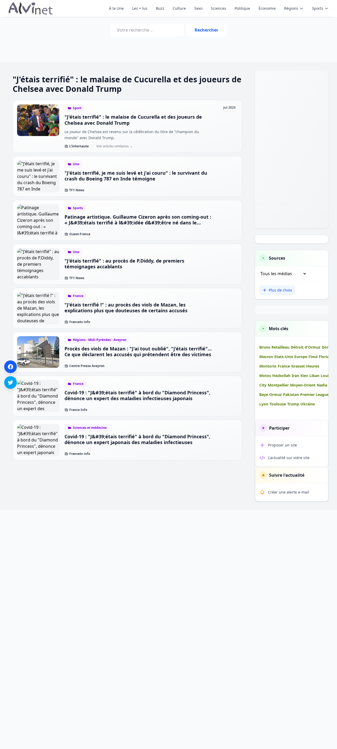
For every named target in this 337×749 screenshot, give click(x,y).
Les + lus (139, 8)
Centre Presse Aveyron (87, 366)
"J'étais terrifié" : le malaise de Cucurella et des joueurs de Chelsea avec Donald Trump (133, 120)
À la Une (116, 8)
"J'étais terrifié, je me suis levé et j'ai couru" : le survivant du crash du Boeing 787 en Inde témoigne (136, 176)
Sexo (198, 8)
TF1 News (76, 190)
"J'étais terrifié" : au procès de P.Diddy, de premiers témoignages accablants (124, 264)
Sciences (218, 8)
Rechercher (206, 30)
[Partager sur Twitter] (10, 382)
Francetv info (79, 322)
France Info (78, 410)
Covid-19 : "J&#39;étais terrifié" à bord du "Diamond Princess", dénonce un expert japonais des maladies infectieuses (137, 439)
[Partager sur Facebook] (10, 366)
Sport (77, 108)
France (78, 296)
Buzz (160, 8)
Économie (267, 8)
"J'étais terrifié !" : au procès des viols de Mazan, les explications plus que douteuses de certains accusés (126, 307)
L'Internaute (79, 146)
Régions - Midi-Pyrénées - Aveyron (99, 340)
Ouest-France (79, 234)
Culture (179, 8)
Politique (242, 8)
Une (76, 164)
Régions (291, 8)
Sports (317, 8)
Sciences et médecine (90, 428)
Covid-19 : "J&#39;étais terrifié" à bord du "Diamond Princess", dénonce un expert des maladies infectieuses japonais (137, 395)
